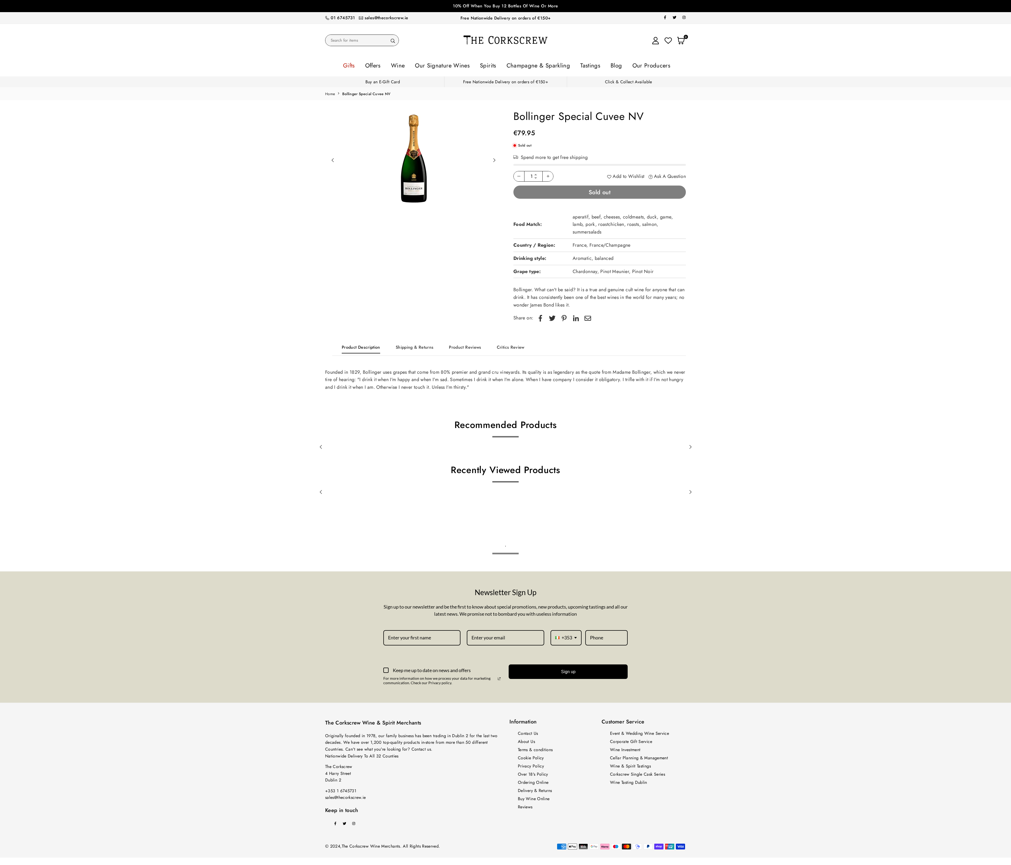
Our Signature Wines (456, 64)
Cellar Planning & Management (639, 756)
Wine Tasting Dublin (628, 781)
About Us (526, 740)
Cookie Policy (531, 756)
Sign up (568, 670)
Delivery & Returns (535, 789)
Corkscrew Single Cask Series (637, 773)
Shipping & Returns (414, 346)
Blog (592, 64)
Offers (402, 64)
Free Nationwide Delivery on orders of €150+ (505, 18)
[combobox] (566, 636)
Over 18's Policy (533, 773)
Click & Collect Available (628, 80)
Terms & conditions (535, 748)
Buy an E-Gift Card (382, 80)
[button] (494, 158)
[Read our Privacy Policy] (499, 677)
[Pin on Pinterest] (564, 316)
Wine (421, 64)
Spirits (492, 64)
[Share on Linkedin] (576, 316)
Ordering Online (533, 781)
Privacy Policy (531, 764)
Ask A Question (669, 174)
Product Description (361, 346)
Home (330, 92)
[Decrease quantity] (519, 175)
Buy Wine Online (533, 797)
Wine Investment (625, 748)
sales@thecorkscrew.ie (386, 18)
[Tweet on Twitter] (552, 316)
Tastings (572, 64)
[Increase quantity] (548, 175)
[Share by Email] (588, 316)
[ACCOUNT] (655, 40)
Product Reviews (465, 346)
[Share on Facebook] (540, 316)
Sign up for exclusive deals (505, 6)
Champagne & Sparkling (532, 64)
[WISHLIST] (668, 40)
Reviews (525, 805)
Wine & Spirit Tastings (630, 764)
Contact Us (528, 732)
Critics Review (510, 346)
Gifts (383, 64)
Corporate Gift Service (631, 740)
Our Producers (620, 64)
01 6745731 (343, 18)
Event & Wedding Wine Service (639, 732)
